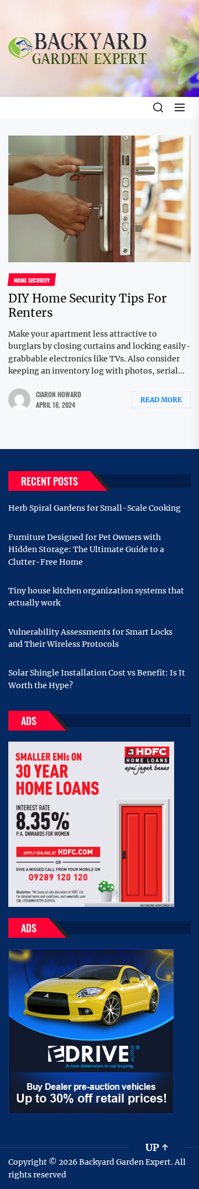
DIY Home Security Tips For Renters (87, 305)
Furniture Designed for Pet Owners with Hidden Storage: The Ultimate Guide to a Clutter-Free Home (86, 549)
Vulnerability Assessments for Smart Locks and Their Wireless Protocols (90, 638)
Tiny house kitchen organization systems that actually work (96, 597)
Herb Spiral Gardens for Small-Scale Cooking (94, 508)
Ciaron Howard (58, 394)
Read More (161, 400)
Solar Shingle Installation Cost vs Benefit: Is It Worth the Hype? (96, 679)
